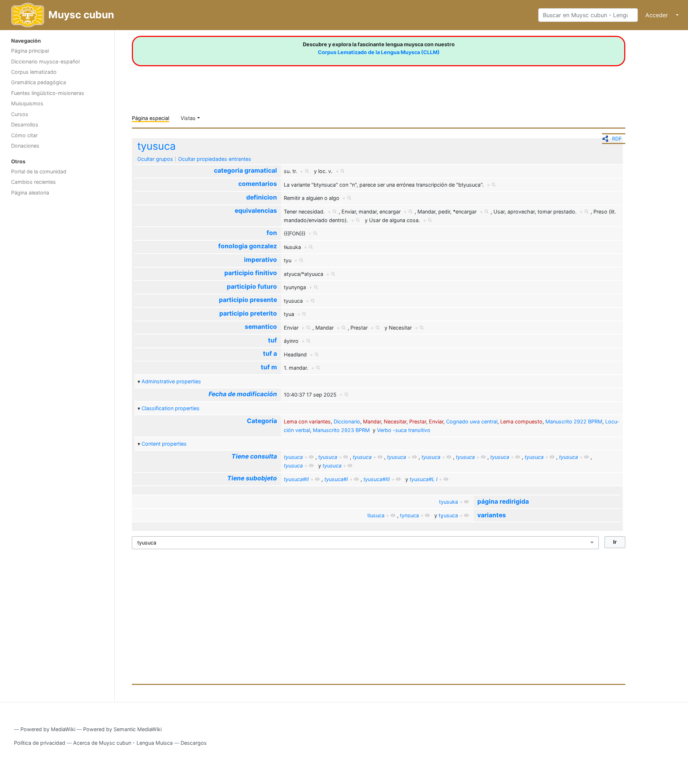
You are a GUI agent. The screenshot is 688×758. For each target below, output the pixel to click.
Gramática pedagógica (38, 82)
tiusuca (375, 515)
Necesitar (395, 421)
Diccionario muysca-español (45, 61)
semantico (261, 326)
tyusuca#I (336, 479)
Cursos (19, 114)
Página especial (150, 118)
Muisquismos (27, 103)
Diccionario (347, 421)
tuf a (270, 353)
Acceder (656, 15)
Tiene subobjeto (252, 478)
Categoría (262, 420)
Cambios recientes (33, 182)
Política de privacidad (39, 743)
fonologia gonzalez (247, 246)
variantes (491, 515)
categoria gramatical (245, 170)
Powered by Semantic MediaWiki (122, 729)
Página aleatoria (30, 193)
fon (272, 232)
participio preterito (248, 313)
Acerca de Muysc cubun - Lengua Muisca (123, 743)
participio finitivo (250, 273)
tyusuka (448, 502)
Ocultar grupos (155, 159)
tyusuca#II (296, 479)
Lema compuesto (521, 421)
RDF (617, 138)
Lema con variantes (307, 421)
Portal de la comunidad (38, 171)
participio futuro (252, 286)
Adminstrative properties (171, 381)
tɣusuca (448, 515)
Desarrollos (24, 124)
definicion (261, 197)
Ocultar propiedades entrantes (214, 159)
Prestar (417, 421)
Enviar (436, 421)
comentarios (257, 183)
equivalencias (256, 210)
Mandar (372, 421)
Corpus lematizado (34, 72)
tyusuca (156, 146)
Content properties (164, 444)
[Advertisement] (57, 313)
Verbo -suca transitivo (403, 430)
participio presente (248, 299)
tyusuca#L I (424, 479)
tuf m (269, 367)
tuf (272, 340)
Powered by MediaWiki (47, 729)
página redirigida (503, 501)
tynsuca (409, 515)
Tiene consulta (254, 456)
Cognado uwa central (471, 421)
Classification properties (171, 408)
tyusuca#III (376, 479)
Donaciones (25, 146)
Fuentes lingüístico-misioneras (47, 93)
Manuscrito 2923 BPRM (341, 430)
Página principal (30, 51)
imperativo (260, 259)
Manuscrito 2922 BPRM (573, 421)
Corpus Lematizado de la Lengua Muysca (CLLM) (379, 52)
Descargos (194, 743)
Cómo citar (24, 135)
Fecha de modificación (243, 394)
